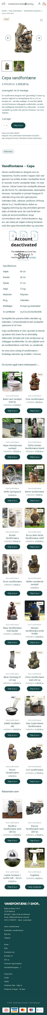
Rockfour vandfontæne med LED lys (12, 829)
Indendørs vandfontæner (13, 930)
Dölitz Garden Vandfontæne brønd (34, 446)
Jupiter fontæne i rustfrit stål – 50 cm (12, 876)
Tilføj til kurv (18, 125)
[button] (41, 20)
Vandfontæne (37, 138)
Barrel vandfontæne (34, 491)
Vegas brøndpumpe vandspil (12, 446)
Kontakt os (8, 956)
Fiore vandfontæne (35, 399)
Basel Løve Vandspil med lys (12, 400)
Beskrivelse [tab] (8, 151)
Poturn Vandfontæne (12, 771)
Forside (4, 11)
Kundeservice (9, 952)
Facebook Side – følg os (13, 985)
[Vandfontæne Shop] (21, 3)
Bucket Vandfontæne (12, 536)
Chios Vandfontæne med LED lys (34, 678)
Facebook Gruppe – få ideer (14, 989)
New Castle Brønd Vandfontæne (34, 724)
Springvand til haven (11, 138)
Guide (6, 977)
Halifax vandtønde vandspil (34, 583)
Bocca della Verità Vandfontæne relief (35, 536)
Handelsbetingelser (11, 967)
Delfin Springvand (12, 491)
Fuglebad (34, 875)
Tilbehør (7, 938)
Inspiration (8, 974)
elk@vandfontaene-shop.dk (19, 917)
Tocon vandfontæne (12, 581)
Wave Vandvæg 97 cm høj (12, 678)
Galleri (6, 981)
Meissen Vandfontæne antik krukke (35, 630)
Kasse (6, 944)
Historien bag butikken (13, 963)
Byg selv (7, 934)
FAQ (5, 948)
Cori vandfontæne (34, 769)
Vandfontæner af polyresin (32, 11)
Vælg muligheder (34, 887)
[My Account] (39, 4)
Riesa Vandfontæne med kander (12, 629)
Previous (8, 38)
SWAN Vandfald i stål (12, 724)
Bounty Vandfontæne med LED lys (35, 829)
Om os (6, 959)
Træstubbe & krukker (25, 138)
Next (39, 38)
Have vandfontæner (15, 11)
